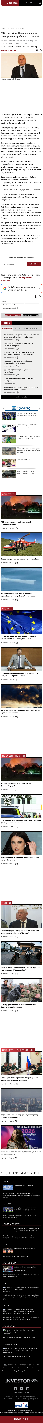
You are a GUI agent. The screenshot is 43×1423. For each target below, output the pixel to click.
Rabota (4, 1371)
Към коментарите (30, 315)
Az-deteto (10, 1371)
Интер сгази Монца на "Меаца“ (25, 1248)
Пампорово (18, 305)
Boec (39, 1371)
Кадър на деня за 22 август (23, 1185)
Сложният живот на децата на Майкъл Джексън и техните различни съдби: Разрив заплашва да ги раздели (21, 1297)
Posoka (35, 1371)
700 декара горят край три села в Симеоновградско (18, 345)
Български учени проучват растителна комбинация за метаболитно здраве (24, 1311)
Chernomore (28, 1371)
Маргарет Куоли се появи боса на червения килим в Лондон (18, 362)
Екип (14, 1396)
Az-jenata (9, 1326)
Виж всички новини (21, 397)
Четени (18, 329)
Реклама (32, 1396)
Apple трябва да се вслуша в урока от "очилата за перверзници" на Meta (26, 1230)
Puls (6, 1305)
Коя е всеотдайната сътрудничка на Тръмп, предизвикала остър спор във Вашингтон (19, 1237)
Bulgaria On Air (31, 1364)
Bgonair (8, 1204)
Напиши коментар (13, 315)
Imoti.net (37, 1368)
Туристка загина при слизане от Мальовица (20, 559)
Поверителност (11, 1399)
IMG (5, 1364)
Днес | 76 (29, 3)
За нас (8, 1396)
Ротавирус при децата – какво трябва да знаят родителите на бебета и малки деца (21, 1318)
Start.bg (20, 1371)
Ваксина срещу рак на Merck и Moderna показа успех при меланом (27, 427)
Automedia (10, 1263)
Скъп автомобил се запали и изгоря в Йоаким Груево (26, 472)
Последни (7, 329)
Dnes (15, 1364)
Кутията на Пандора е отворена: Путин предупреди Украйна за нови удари (21, 336)
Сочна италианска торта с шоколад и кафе (19, 1337)
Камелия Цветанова (8, 50)
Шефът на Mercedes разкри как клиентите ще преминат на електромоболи (25, 1269)
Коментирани (30, 329)
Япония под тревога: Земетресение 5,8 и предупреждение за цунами (21, 388)
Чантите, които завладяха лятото (16, 1356)
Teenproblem (11, 1344)
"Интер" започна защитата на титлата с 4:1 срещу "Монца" (27, 414)
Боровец (6, 305)
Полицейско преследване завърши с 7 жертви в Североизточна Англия (20, 353)
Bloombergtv (12, 1224)
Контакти (23, 1396)
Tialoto (8, 1283)
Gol (6, 1244)
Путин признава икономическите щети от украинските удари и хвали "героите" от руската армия (21, 1195)
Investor (9, 1181)
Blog (15, 1371)
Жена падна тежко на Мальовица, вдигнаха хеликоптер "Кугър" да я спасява (28, 450)
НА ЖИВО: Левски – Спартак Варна (15, 1256)
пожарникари (32, 305)
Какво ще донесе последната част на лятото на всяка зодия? (26, 1349)
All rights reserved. (19, 1411)
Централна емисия (23, 459)
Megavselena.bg (21, 1374)
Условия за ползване (29, 1399)
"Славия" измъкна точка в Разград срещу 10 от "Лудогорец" (28, 437)
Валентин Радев (9, 308)
